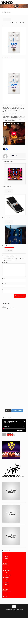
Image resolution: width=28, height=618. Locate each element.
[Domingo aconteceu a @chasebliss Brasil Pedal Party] (14, 336)
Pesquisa (7, 582)
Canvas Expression (6, 217)
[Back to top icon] (14, 606)
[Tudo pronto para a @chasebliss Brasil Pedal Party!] (14, 358)
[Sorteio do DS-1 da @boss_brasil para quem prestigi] (14, 374)
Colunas (6, 558)
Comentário (5, 262)
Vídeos (6, 594)
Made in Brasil (8, 575)
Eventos (6, 563)
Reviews (6, 587)
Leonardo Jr (14, 155)
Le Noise (6, 572)
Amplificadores (8, 553)
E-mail (4, 283)
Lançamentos (7, 570)
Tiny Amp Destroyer (6, 186)
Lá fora (6, 568)
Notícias (6, 579)
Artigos (6, 556)
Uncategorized (8, 591)
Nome (4, 278)
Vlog (6, 596)
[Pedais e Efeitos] (7, 2)
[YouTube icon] (14, 613)
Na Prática (7, 577)
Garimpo (6, 565)
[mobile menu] (26, 2)
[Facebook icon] (12, 613)
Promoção (7, 584)
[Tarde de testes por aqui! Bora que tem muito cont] (14, 316)
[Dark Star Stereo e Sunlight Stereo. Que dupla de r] (14, 312)
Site (3, 289)
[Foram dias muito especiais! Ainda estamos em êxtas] (14, 394)
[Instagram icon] (15, 613)
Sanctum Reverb (5, 245)
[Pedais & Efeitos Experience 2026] (14, 371)
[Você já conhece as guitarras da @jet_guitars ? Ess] (14, 366)
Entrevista (7, 561)
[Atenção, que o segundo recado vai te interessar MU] (14, 378)
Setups (6, 589)
